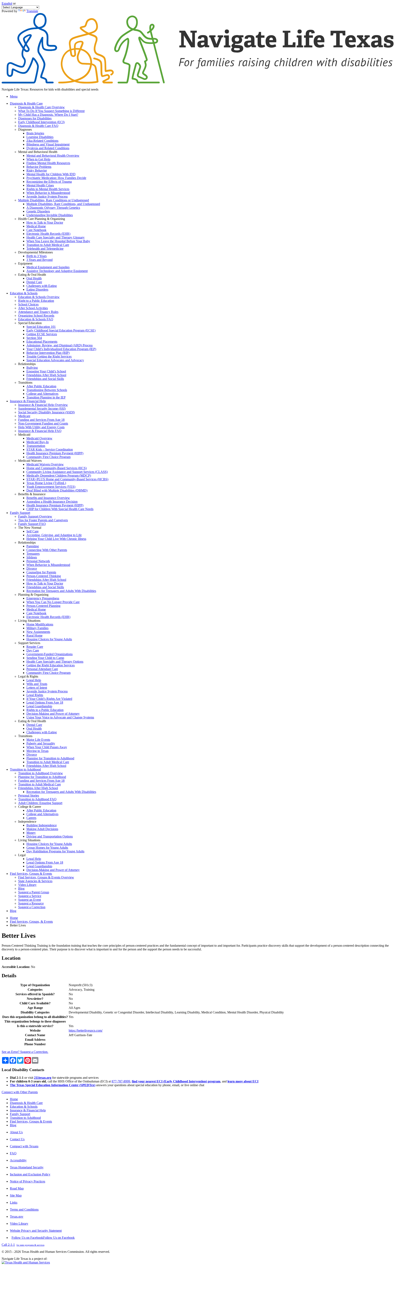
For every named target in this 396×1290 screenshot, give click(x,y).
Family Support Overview (35, 516)
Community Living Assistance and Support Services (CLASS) (67, 472)
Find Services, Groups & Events (31, 1121)
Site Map (16, 1195)
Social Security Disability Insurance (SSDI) (46, 412)
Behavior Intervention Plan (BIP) (48, 352)
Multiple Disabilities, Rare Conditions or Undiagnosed (53, 200)
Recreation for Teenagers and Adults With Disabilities (61, 591)
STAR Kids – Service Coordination (49, 449)
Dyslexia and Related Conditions (47, 148)
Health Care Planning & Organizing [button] (41, 219)
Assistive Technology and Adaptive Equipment (57, 271)
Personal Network (38, 561)
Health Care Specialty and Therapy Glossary (55, 237)
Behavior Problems (38, 166)
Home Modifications (39, 624)
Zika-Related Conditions (42, 140)
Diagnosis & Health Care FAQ (38, 126)
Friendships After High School (46, 375)
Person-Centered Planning (43, 605)
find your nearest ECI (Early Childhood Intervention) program (176, 1081)
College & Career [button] (29, 806)
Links (13, 1202)
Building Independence (41, 825)
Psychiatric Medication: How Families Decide (56, 178)
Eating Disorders (37, 289)
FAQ (13, 1153)
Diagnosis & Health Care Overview (41, 107)
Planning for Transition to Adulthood (50, 758)
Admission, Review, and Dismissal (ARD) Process (59, 345)
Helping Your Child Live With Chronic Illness (56, 539)
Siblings (31, 557)
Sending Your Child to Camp (45, 658)
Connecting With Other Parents (46, 550)
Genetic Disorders (38, 211)
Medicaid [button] (24, 434)
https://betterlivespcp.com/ (86, 1030)
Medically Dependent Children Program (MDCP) (58, 475)
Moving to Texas (37, 751)
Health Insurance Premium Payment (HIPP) (54, 453)
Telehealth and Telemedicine (45, 248)
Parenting (32, 546)
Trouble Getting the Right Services (49, 356)
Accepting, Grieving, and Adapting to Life (54, 535)
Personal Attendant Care (42, 669)
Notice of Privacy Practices (27, 1181)
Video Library (27, 885)
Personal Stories (28, 795)
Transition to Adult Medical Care (47, 245)
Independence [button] (27, 821)
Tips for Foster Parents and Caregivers (43, 520)
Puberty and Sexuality (40, 743)
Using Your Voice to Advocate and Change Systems (60, 717)
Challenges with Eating (41, 286)
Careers (31, 818)
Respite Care (34, 646)
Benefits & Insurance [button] (32, 494)
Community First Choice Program (48, 457)
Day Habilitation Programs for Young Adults (55, 851)
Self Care (32, 531)
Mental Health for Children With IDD (50, 174)
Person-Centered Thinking (43, 576)
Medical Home (36, 226)
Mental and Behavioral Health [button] (37, 152)
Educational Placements (41, 341)
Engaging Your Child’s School (46, 371)
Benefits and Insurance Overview (48, 498)
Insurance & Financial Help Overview (43, 405)
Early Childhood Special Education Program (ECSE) (60, 330)
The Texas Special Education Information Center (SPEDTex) (52, 1085)
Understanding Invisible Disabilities (49, 215)
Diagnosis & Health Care (26, 1103)
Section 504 (34, 338)
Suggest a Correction (31, 907)
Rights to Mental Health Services (47, 189)
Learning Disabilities (39, 137)
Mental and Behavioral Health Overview (52, 155)
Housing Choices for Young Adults (49, 639)
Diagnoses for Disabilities (35, 118)
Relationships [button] (27, 364)
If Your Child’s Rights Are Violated (49, 698)
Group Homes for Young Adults (47, 847)
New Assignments (38, 632)
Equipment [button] (25, 263)
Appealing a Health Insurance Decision (52, 501)
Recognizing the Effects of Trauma (49, 181)
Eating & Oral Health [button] (32, 274)
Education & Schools (24, 1106)
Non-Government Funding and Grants (43, 423)
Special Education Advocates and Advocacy (55, 360)
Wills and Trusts (36, 684)
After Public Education (41, 386)
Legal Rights (34, 695)
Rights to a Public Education (45, 710)
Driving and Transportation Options (49, 836)
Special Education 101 (41, 326)
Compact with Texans (24, 1146)
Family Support (20, 1114)
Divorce (31, 568)
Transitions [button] (25, 382)
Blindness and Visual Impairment (48, 144)
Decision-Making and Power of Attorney (53, 713)
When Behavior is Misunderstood (48, 193)
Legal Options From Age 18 (44, 702)
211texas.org (42, 1077)
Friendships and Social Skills (45, 379)
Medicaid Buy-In (37, 442)
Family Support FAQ (32, 524)
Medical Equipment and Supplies (48, 267)
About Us (16, 1132)
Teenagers (33, 553)
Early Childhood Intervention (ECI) (41, 122)
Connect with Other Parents (20, 1092)
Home (14, 918)
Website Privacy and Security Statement (36, 1230)
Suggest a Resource (31, 903)
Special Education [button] (30, 323)
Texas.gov (16, 1216)
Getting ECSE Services (41, 334)
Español (7, 3)
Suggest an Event (29, 899)
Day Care (32, 650)
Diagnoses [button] (25, 129)
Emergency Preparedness (42, 598)
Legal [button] (22, 855)
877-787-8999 (121, 1081)
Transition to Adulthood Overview (40, 773)
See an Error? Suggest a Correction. (25, 1052)
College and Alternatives (42, 393)
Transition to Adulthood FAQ (37, 799)
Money (31, 832)
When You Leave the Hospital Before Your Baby (58, 241)
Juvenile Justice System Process (47, 196)
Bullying (32, 367)
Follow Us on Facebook (43, 1237)
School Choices (28, 304)
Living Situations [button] (29, 620)
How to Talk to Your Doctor (44, 222)
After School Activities (33, 308)
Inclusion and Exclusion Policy (30, 1174)
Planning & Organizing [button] (33, 594)
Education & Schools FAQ (35, 319)
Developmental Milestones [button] (35, 252)
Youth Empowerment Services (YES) (50, 486)
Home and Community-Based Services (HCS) (56, 468)
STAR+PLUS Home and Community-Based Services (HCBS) (67, 479)
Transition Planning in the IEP (46, 397)
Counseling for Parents (41, 572)
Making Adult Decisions (42, 829)
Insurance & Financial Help (28, 1110)
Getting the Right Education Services (50, 665)
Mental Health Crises (40, 185)
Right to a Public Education (36, 300)
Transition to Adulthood (25, 1117)
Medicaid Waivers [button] (30, 460)
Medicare (24, 416)
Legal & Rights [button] (28, 676)
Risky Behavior (36, 170)
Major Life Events (38, 739)
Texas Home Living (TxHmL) (46, 483)
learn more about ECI (242, 1081)
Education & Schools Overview (39, 297)
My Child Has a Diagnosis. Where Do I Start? (48, 114)
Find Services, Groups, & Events (31, 921)
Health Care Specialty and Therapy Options (54, 661)
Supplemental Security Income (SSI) (42, 408)
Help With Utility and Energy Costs (41, 427)
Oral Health (34, 278)
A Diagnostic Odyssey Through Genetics (53, 207)
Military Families (37, 628)
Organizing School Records (36, 315)
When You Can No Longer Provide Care (53, 602)
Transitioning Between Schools (46, 390)
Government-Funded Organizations (49, 654)
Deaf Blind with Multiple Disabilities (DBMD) (56, 490)
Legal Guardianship (39, 706)
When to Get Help (38, 159)
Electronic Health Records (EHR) (48, 233)
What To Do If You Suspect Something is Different (51, 111)
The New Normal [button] (29, 527)
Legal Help (33, 680)
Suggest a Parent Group (33, 892)
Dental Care (34, 282)
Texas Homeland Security (27, 1167)
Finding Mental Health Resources (48, 163)
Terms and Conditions (24, 1209)
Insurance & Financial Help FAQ (39, 431)
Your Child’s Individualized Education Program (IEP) (61, 349)
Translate (32, 11)
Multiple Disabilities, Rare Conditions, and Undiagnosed (63, 204)
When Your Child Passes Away (46, 747)
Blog (21, 888)
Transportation (35, 446)
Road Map (17, 1188)
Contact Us (17, 1139)
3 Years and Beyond (39, 259)
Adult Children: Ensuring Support (40, 803)
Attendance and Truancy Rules (38, 312)
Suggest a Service (29, 896)
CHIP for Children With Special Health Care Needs (59, 509)
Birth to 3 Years (36, 256)
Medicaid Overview (39, 438)
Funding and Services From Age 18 (41, 419)
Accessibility (18, 1160)
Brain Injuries (35, 133)
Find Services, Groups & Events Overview (46, 877)
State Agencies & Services (35, 881)
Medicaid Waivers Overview (45, 464)
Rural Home (34, 635)
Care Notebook (36, 230)
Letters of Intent (36, 687)
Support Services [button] (29, 643)
